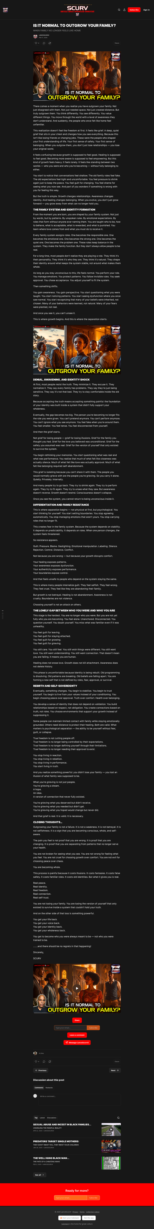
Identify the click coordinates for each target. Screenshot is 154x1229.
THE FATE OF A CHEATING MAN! (46, 1161)
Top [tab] (36, 1118)
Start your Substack (70, 1218)
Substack (65, 1224)
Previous (42, 1070)
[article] (77, 1129)
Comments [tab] (39, 1088)
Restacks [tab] (49, 1088)
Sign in (146, 10)
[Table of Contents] (2, 614)
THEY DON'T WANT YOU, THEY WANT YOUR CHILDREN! (56, 1145)
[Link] (30, 210)
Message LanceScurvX (79, 1042)
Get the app (89, 1218)
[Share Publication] (124, 9)
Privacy (75, 1212)
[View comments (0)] (44, 43)
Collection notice (92, 1212)
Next (113, 1070)
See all (38, 1175)
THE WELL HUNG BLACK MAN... (51, 1158)
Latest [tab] (42, 1118)
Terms (82, 1212)
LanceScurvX (44, 35)
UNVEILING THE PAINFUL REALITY (47, 1128)
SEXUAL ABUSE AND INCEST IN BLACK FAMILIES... (62, 1124)
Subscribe (134, 10)
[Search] (119, 9)
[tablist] (43, 1087)
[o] (77, 988)
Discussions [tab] (51, 1118)
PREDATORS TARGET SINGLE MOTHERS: (56, 1141)
